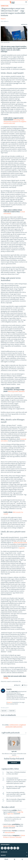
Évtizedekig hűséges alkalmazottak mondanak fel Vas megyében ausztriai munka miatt (15, 121)
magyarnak (22, 548)
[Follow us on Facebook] (5, 848)
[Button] (24, 24)
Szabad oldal (4, 6)
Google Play (20, 812)
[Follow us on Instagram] (8, 848)
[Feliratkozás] (18, 848)
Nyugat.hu (3, 18)
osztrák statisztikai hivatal (20, 542)
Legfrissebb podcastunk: (11, 733)
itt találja (6, 678)
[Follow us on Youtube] (2, 848)
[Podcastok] (15, 859)
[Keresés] (22, 859)
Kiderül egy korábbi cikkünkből (16, 391)
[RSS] (11, 848)
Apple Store (10, 813)
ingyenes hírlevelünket (9, 826)
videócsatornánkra (10, 832)
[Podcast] (14, 848)
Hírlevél (6, 859)
